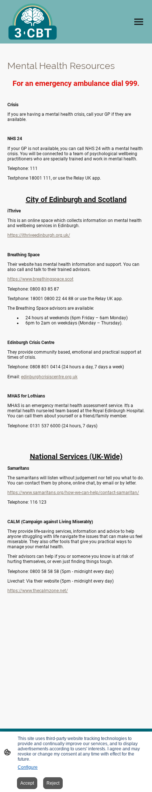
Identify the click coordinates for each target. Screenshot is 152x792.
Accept (27, 783)
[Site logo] (32, 22)
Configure (28, 767)
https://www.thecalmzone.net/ (37, 590)
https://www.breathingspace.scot (40, 279)
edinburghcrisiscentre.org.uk (49, 376)
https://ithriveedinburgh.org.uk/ (38, 235)
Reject (52, 783)
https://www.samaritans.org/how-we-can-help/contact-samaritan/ (73, 492)
